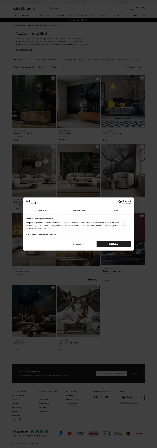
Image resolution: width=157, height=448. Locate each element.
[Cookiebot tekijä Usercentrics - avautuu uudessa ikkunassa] (120, 202)
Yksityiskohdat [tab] (78, 210)
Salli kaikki (113, 244)
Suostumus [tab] (42, 211)
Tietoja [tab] (115, 210)
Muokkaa (77, 244)
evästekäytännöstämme (45, 234)
